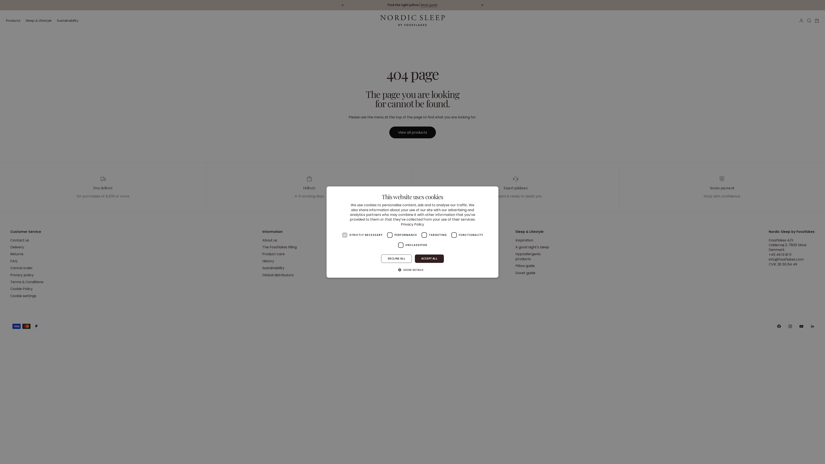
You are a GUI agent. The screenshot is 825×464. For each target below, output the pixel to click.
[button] (412, 269)
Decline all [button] (396, 258)
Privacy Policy (412, 224)
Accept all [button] (429, 258)
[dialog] (412, 232)
